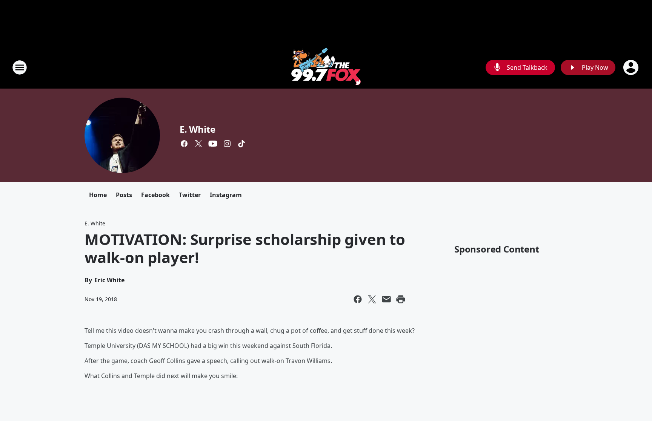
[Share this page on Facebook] (357, 299)
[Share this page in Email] (386, 299)
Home (98, 195)
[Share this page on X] (372, 299)
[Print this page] (400, 299)
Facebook (155, 195)
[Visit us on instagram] (227, 143)
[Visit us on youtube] (212, 143)
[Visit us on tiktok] (241, 143)
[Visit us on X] (198, 143)
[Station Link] (326, 67)
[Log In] (631, 67)
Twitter (190, 195)
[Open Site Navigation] (19, 67)
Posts (124, 195)
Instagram (226, 195)
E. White (197, 129)
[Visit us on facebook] (184, 143)
